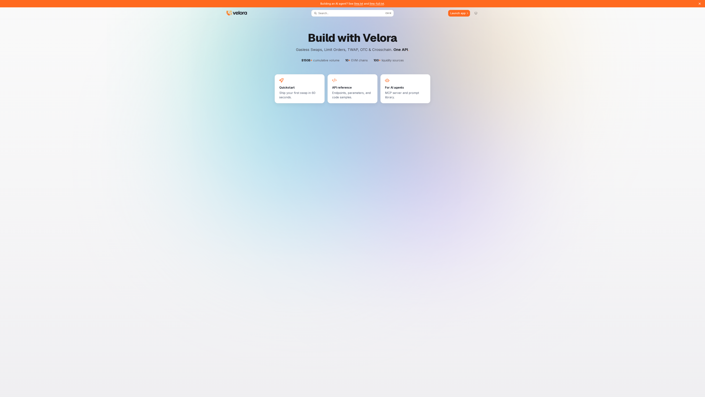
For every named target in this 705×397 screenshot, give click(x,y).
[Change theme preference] (476, 13)
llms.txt (358, 3)
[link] (300, 88)
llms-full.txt (377, 3)
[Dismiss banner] (699, 3)
